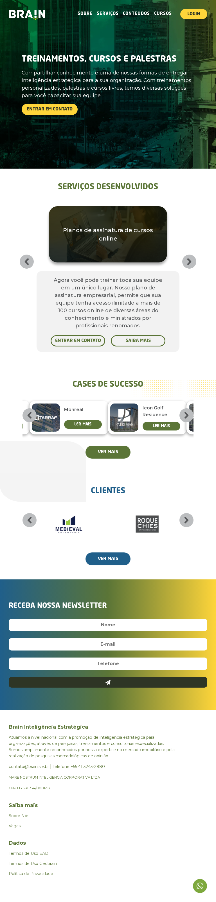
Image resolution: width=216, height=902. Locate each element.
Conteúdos (136, 14)
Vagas (15, 825)
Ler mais (82, 424)
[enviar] (108, 682)
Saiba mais (138, 341)
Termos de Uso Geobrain (33, 863)
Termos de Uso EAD (28, 853)
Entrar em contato (50, 109)
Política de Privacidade (31, 873)
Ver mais (108, 452)
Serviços (108, 14)
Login (193, 14)
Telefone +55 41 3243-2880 (79, 766)
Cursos (163, 14)
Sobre (85, 14)
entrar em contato (78, 341)
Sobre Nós (19, 815)
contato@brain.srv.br (29, 766)
